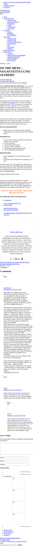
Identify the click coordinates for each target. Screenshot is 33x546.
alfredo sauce (4, 262)
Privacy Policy (11, 60)
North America (11, 20)
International (11, 23)
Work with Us (8, 52)
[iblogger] (18, 488)
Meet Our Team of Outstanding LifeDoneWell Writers (16, 56)
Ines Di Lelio (7, 288)
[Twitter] (13, 259)
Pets (8, 45)
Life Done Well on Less (14, 42)
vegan (17, 264)
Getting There (11, 27)
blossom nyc (11, 262)
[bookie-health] (18, 524)
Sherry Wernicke (7, 79)
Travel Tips (10, 28)
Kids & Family (11, 43)
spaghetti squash (9, 171)
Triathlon (10, 48)
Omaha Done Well (9, 50)
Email (2, 461)
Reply (5, 276)
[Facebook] (11, 259)
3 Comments (3, 267)
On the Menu (5, 81)
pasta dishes (8, 264)
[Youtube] (16, 259)
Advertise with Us (9, 5)
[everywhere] (18, 500)
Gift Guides (10, 47)
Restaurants (10, 33)
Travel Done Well (9, 18)
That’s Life (7, 37)
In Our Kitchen (11, 35)
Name (2, 457)
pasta (3, 264)
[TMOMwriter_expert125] (18, 512)
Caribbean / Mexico (13, 22)
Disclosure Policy (12, 58)
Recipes (9, 32)
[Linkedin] (18, 259)
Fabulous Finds (11, 38)
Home (5, 17)
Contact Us (7, 7)
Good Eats (7, 30)
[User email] (22, 259)
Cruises (9, 25)
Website (2, 464)
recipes (14, 264)
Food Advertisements (24, 471)
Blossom (12, 102)
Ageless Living (11, 40)
